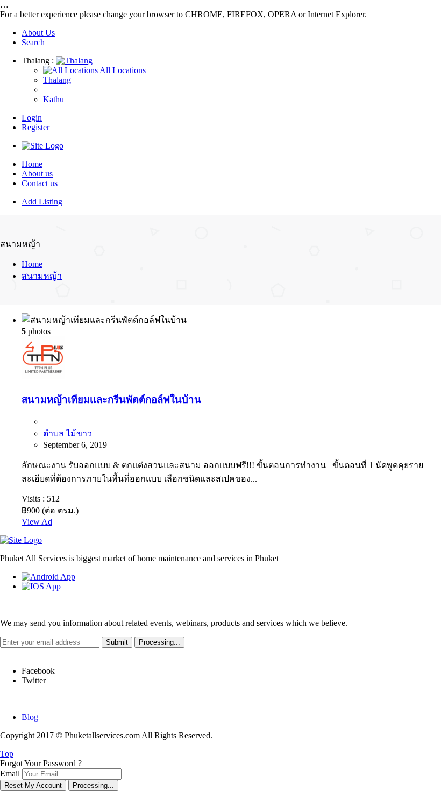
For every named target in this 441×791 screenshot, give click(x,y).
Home (32, 163)
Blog (30, 717)
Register (35, 127)
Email (10, 773)
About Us (38, 32)
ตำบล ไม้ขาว (67, 433)
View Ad (37, 521)
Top (6, 753)
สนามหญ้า (42, 275)
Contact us (40, 183)
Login (32, 117)
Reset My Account (33, 785)
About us (37, 173)
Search (33, 42)
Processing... (93, 785)
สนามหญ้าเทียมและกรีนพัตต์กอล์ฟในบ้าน (111, 399)
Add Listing (42, 201)
